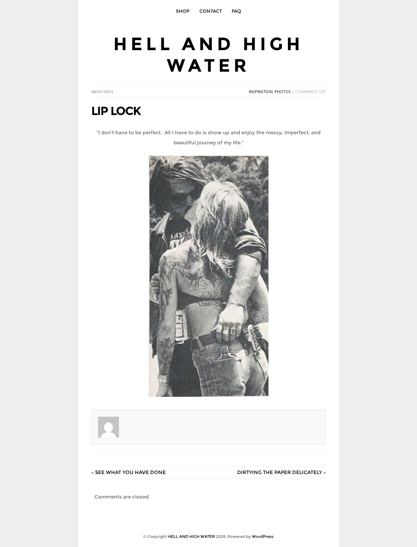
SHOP (183, 11)
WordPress (262, 536)
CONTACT (210, 11)
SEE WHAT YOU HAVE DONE (130, 472)
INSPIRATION (261, 91)
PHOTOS (283, 91)
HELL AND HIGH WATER (208, 54)
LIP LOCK (116, 111)
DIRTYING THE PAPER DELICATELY (279, 472)
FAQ (236, 11)
